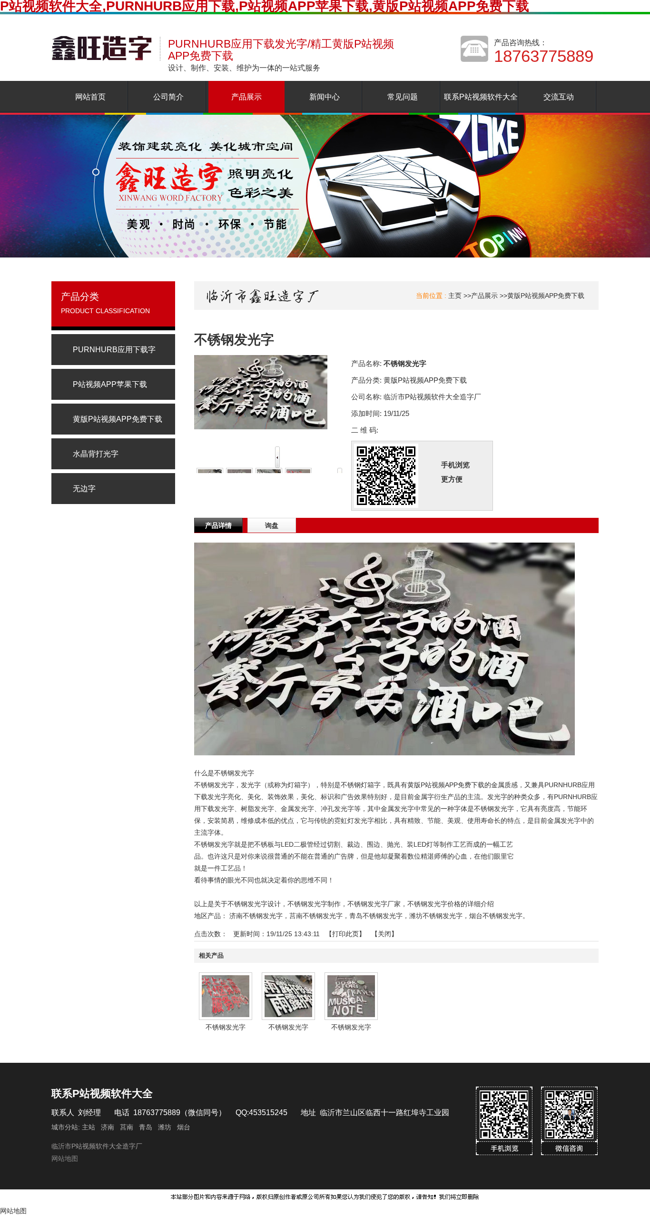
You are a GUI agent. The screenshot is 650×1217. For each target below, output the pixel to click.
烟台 (183, 1127)
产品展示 (484, 295)
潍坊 (164, 1127)
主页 (455, 295)
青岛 (145, 1127)
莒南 (126, 1127)
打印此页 (345, 934)
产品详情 (218, 525)
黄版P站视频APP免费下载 (545, 295)
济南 (107, 1127)
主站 (87, 1127)
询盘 (271, 525)
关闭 (384, 934)
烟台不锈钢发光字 (495, 916)
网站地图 (64, 1158)
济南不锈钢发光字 (256, 916)
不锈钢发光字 (226, 1027)
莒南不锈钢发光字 (316, 916)
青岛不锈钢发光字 (376, 916)
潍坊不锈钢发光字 (436, 916)
